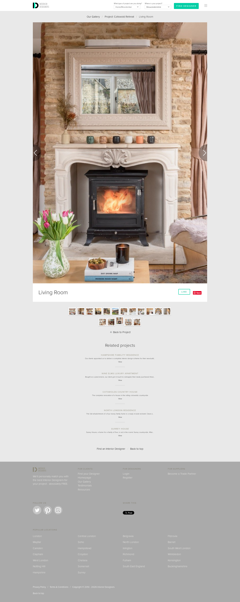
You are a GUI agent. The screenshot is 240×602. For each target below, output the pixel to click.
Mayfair (37, 542)
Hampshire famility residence (120, 355)
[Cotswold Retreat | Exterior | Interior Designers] (98, 315)
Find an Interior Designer (111, 448)
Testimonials (85, 485)
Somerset (83, 566)
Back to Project (121, 332)
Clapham (38, 554)
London (37, 536)
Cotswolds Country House (120, 392)
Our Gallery (93, 16)
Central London (87, 536)
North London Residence (120, 410)
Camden (38, 548)
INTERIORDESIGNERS (44, 5)
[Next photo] (203, 152)
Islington (127, 548)
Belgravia (128, 536)
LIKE (184, 292)
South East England (134, 566)
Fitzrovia (172, 536)
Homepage (84, 477)
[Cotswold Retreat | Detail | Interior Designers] (150, 315)
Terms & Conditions (59, 587)
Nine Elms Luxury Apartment (120, 373)
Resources (84, 489)
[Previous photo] (37, 152)
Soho (81, 542)
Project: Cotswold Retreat (119, 16)
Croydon (83, 554)
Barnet (171, 542)
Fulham (127, 560)
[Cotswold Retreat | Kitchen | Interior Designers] (72, 315)
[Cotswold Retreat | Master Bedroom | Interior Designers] (124, 315)
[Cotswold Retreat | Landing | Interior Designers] (137, 326)
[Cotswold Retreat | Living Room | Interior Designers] (102, 326)
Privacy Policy (39, 587)
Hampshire (39, 572)
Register (127, 477)
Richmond (128, 554)
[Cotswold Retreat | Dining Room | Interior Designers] (89, 315)
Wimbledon (174, 554)
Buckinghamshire (177, 566)
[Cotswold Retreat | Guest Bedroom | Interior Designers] (141, 315)
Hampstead (84, 548)
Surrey (81, 572)
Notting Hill (39, 566)
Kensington (174, 560)
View (120, 362)
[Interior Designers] (36, 10)
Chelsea (82, 560)
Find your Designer (89, 473)
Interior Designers (106, 587)
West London (40, 560)
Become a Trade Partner (182, 473)
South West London (179, 548)
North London (131, 542)
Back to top (136, 448)
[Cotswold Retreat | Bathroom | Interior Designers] (128, 326)
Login (126, 473)
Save (198, 292)
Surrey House (120, 429)
